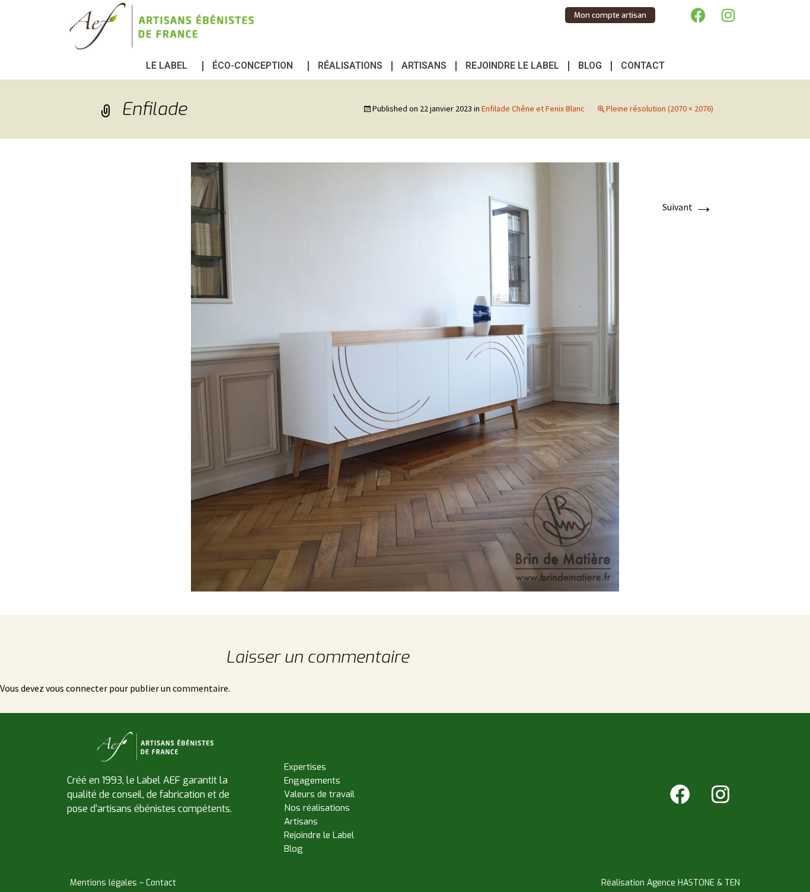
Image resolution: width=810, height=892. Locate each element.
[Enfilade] (405, 376)
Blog (590, 65)
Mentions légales (103, 882)
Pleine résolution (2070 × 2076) (659, 108)
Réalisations (350, 65)
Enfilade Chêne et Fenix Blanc (533, 108)
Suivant (687, 207)
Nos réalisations (317, 808)
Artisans (424, 65)
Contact (643, 65)
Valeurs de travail (319, 794)
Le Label (166, 65)
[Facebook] (698, 15)
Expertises (305, 767)
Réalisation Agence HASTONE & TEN (670, 882)
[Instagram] (728, 15)
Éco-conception (252, 65)
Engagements (312, 781)
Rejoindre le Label (512, 65)
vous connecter (76, 688)
